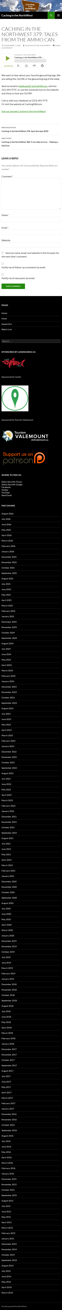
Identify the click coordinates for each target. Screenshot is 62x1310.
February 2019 (8, 973)
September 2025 (9, 573)
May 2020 (6, 919)
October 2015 (8, 1190)
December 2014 (9, 1244)
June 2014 (6, 1276)
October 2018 (8, 995)
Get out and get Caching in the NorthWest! (24, 111)
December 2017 (9, 1049)
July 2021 (6, 843)
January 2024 (8, 681)
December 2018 (9, 984)
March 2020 (7, 930)
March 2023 (7, 735)
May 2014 (6, 1282)
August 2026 (7, 513)
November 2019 (9, 946)
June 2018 (6, 1016)
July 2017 (6, 1076)
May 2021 (6, 854)
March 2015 (7, 1227)
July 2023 (6, 713)
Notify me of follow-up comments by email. (24, 267)
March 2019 (7, 968)
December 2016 (9, 1114)
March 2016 (7, 1163)
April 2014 (7, 1287)
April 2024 (7, 665)
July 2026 (6, 519)
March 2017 (7, 1098)
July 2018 (6, 1011)
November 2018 (9, 989)
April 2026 (7, 535)
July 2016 (6, 1141)
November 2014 (9, 1249)
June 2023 (6, 719)
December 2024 (9, 622)
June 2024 (6, 654)
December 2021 (9, 816)
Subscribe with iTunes (12, 481)
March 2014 (7, 1292)
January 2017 (8, 1108)
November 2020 (9, 887)
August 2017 (7, 1071)
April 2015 (7, 1222)
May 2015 (6, 1217)
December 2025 (9, 557)
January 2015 (8, 1238)
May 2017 (6, 1087)
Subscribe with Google (12, 484)
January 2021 (8, 876)
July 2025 (6, 584)
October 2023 (8, 697)
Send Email (7, 495)
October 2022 (8, 762)
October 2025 (8, 567)
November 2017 (9, 1054)
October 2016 (8, 1125)
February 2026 (8, 546)
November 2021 (9, 822)
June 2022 (6, 784)
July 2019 (6, 957)
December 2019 (9, 941)
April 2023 (7, 730)
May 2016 (6, 1152)
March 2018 (7, 1033)
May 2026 (6, 530)
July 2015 (6, 1206)
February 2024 (8, 676)
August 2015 (7, 1200)
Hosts (4, 318)
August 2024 (7, 643)
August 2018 (7, 1006)
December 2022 (9, 751)
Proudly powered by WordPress (14, 1306)
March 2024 (7, 670)
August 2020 (7, 903)
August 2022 (7, 773)
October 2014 (8, 1254)
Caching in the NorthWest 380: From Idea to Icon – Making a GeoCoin (30, 142)
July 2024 (6, 649)
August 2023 (7, 708)
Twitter (5, 490)
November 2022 (9, 757)
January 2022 (8, 811)
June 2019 (6, 962)
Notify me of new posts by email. (18, 278)
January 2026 (8, 551)
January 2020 (8, 935)
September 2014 (9, 1260)
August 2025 (7, 578)
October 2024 (8, 632)
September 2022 (9, 768)
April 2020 (7, 924)
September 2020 (9, 897)
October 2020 (8, 892)
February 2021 (8, 870)
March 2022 (7, 800)
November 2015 (9, 1184)
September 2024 (9, 638)
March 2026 (7, 540)
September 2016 (9, 1130)
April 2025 (7, 600)
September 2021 (9, 833)
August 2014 (7, 1265)
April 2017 (7, 1092)
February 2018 (8, 1038)
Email (5, 227)
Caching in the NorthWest (17, 15)
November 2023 (9, 692)
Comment (7, 176)
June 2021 (6, 849)
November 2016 (9, 1119)
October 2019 (8, 952)
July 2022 (6, 778)
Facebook (6, 487)
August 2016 (7, 1135)
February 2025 (8, 611)
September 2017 (9, 1065)
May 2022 (6, 789)
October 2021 (8, 827)
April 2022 (7, 795)
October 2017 (8, 1060)
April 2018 (7, 1027)
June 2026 (6, 524)
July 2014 (6, 1271)
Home (4, 313)
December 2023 (9, 686)
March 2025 (7, 605)
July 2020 (6, 908)
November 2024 (9, 627)
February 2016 (8, 1168)
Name (5, 215)
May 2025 (6, 594)
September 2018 (9, 1000)
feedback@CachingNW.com (33, 86)
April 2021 (7, 860)
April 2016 (7, 1157)
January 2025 (8, 616)
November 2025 (9, 562)
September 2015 (9, 1195)
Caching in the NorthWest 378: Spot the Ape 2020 (25, 129)
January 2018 (8, 1043)
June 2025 (6, 589)
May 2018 (6, 1022)
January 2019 (8, 979)
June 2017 (6, 1081)
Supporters (7, 324)
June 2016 (6, 1146)
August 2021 (7, 838)
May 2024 (6, 659)
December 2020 (9, 881)
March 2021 (7, 865)
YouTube (6, 492)
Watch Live (7, 329)
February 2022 (8, 805)
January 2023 (8, 746)
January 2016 (8, 1173)
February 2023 (8, 741)
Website (6, 240)
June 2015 (6, 1211)
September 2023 (9, 703)
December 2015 (9, 1179)
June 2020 (6, 914)
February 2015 (8, 1233)
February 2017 (8, 1103)
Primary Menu (58, 15)
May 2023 (6, 724)
